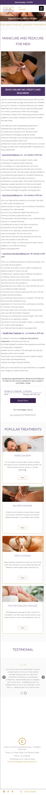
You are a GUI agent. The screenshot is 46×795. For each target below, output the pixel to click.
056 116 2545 (29, 759)
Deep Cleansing (22, 556)
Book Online (30, 791)
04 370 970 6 (15, 415)
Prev (4, 677)
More (22, 478)
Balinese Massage (22, 505)
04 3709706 (21, 8)
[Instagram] (4, 791)
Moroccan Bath (22, 455)
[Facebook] (8, 791)
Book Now (23, 400)
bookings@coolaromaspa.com (25, 762)
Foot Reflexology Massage (22, 606)
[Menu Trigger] (41, 8)
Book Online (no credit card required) (23, 91)
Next (43, 677)
